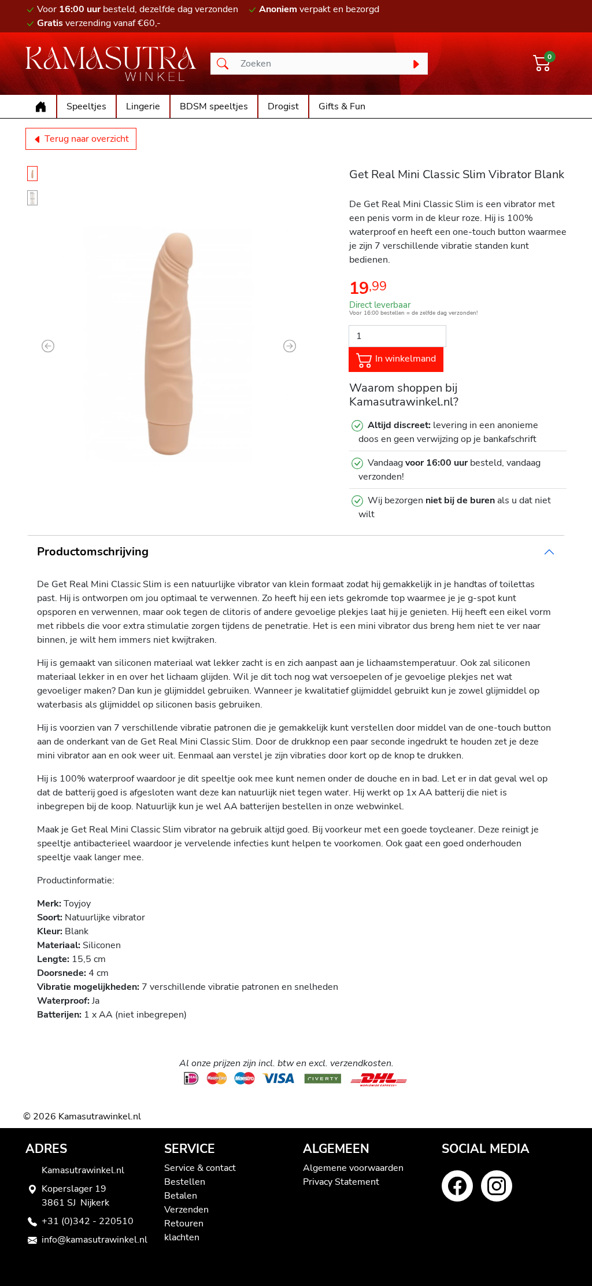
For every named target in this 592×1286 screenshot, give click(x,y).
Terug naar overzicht (85, 138)
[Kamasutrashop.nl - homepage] (111, 63)
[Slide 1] (32, 173)
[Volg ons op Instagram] (496, 1186)
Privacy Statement (341, 1182)
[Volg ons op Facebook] (457, 1186)
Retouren (184, 1223)
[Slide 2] (32, 197)
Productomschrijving (93, 551)
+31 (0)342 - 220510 (88, 1221)
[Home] (40, 106)
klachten (181, 1237)
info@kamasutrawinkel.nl (94, 1239)
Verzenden (186, 1209)
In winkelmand (404, 358)
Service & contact (200, 1168)
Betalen (180, 1195)
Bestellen (184, 1182)
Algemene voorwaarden (353, 1168)
